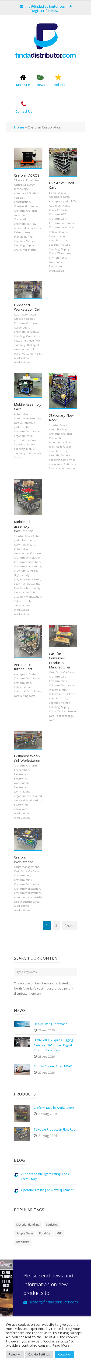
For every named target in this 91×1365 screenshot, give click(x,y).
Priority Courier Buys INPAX (53, 1066)
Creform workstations (27, 566)
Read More (61, 1345)
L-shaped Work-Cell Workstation (27, 758)
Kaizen (18, 232)
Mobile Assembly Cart (27, 406)
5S (15, 180)
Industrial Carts (31, 228)
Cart (51, 672)
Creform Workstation (24, 859)
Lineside (54, 455)
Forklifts (44, 1233)
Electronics (21, 774)
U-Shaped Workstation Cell (27, 307)
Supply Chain (24, 1233)
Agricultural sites (28, 180)
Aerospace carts (59, 196)
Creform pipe (22, 682)
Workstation (56, 270)
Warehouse (29, 249)
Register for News (45, 10)
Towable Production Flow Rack (55, 1129)
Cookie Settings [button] (39, 1354)
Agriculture (21, 184)
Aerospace (59, 192)
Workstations (22, 362)
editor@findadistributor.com (54, 1302)
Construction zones (26, 206)
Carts (59, 672)
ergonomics (21, 223)
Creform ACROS (26, 175)
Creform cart (57, 676)
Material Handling (28, 1225)
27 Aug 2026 (46, 1073)
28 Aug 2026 (46, 1030)
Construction (22, 202)
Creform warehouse (61, 227)
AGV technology (59, 205)
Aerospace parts (59, 201)
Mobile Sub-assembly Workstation (24, 526)
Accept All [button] (64, 1354)
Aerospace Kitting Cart (23, 666)
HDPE (33, 570)
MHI (59, 1233)
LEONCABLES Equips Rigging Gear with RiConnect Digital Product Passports (53, 1045)
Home (19, 127)
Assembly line (57, 429)
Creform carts (57, 218)
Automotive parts (25, 544)
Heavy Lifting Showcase (50, 1024)
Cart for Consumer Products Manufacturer (59, 660)
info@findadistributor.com (45, 6)
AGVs (52, 210)
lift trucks (22, 1242)
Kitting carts (27, 695)
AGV (73, 201)
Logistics (19, 241)
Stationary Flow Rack (61, 417)
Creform (19, 210)
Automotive (21, 414)
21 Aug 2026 (47, 1135)
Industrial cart (22, 687)
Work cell (35, 353)
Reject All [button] (15, 1354)
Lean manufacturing (26, 583)
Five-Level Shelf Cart (61, 185)
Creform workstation (27, 562)
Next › (70, 925)
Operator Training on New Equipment (47, 1190)
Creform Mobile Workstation (54, 1107)
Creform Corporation (62, 223)
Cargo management (26, 866)
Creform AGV (57, 214)
